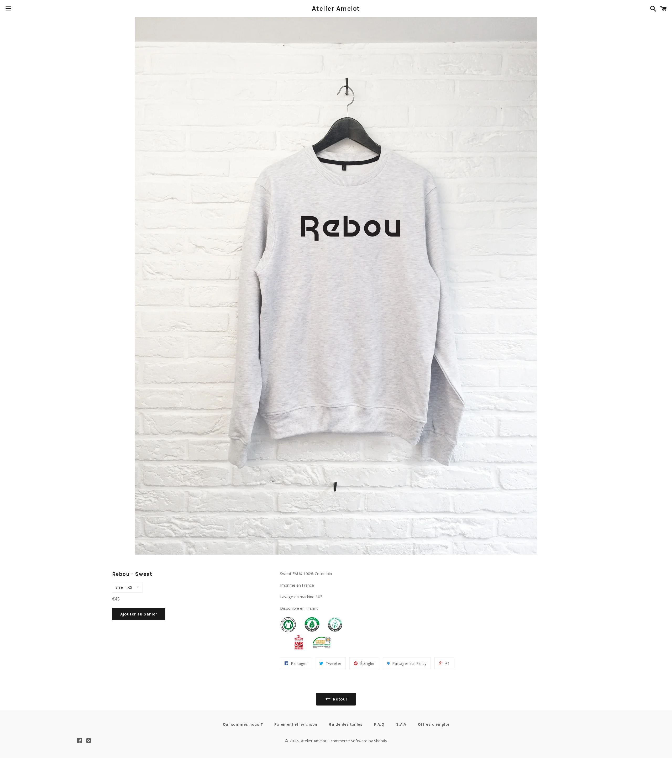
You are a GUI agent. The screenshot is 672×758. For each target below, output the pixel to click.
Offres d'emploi (433, 724)
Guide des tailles (346, 724)
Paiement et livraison (295, 724)
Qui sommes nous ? (243, 724)
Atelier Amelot (336, 8)
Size (119, 587)
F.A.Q (379, 724)
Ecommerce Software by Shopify (357, 740)
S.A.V (401, 724)
